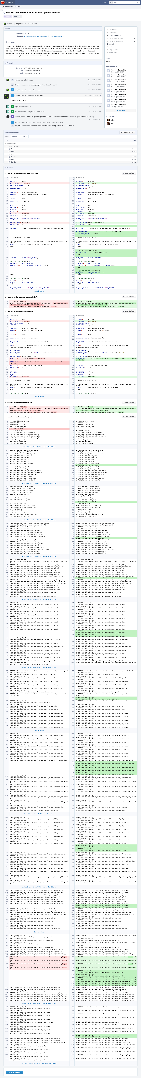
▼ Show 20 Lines (51, 447)
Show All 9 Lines (39, 932)
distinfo (12, 151)
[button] (103, 2)
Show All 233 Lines (39, 668)
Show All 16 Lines (39, 397)
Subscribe (112, 44)
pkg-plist (13, 162)
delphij (112, 120)
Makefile (13, 149)
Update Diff (113, 33)
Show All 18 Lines (39, 291)
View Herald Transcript (49, 85)
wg (28, 33)
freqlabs (18, 24)
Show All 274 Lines (39, 1004)
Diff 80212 (40, 95)
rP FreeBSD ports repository (33, 68)
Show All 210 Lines (39, 447)
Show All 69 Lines (39, 814)
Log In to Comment (15, 1072)
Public (18, 16)
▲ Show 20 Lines (27, 447)
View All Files (121, 110)
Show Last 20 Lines (51, 1063)
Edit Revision (113, 30)
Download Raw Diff (115, 35)
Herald (17, 85)
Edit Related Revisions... (116, 38)
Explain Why (90, 117)
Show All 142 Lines (39, 483)
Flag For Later (113, 50)
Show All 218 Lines (39, 556)
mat (111, 124)
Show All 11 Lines (39, 731)
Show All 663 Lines (39, 887)
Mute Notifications (115, 47)
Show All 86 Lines (38, 1063)
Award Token (113, 53)
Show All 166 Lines (39, 599)
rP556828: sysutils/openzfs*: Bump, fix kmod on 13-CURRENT (44, 36)
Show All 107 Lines (39, 520)
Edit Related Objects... (116, 41)
